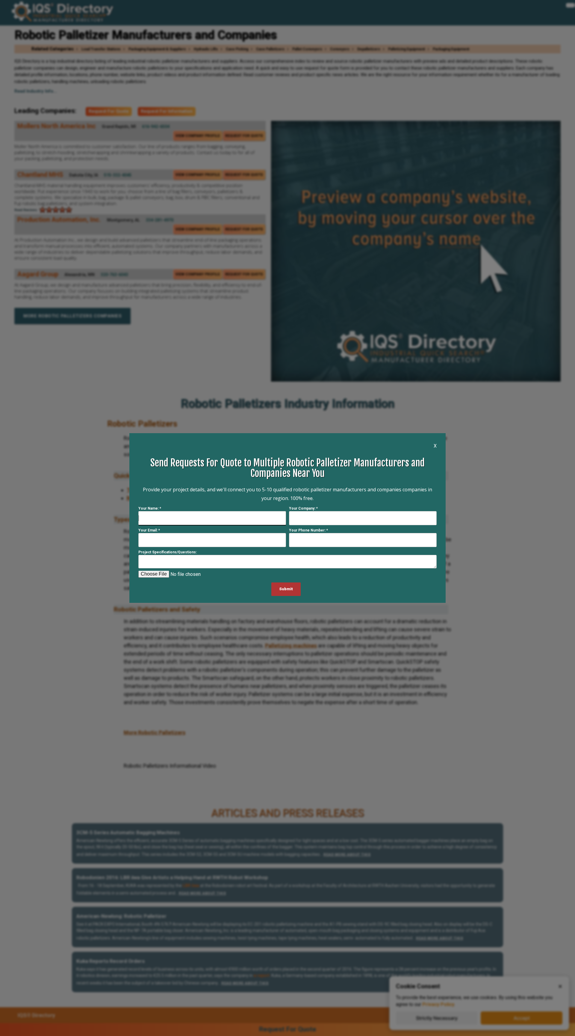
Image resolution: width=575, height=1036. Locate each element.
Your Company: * (303, 508)
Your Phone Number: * (308, 530)
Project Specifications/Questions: (167, 552)
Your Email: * (149, 530)
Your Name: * (149, 508)
